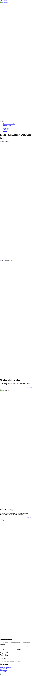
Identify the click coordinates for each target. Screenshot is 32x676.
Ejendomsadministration (9, 124)
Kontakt (5, 131)
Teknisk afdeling (7, 125)
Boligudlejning (6, 128)
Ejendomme (6, 126)
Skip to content (3, 0)
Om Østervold (6, 129)
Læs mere (29, 387)
